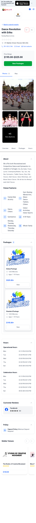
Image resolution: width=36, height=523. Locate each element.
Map (16, 73)
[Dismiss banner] (32, 3)
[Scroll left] (27, 441)
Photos (6, 73)
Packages (22, 148)
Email (18, 46)
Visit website (27, 46)
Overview (5, 148)
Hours (30, 148)
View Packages (18, 63)
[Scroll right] (32, 441)
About (14, 148)
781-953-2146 (8, 46)
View (18, 285)
